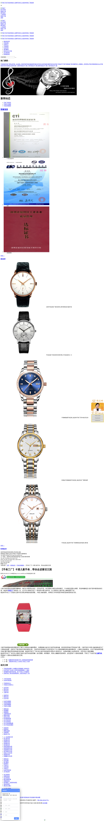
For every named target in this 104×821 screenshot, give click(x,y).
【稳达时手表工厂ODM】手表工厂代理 (19, 661)
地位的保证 (7, 784)
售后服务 (32, 797)
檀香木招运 (7, 715)
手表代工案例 (7, 706)
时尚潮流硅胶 (7, 718)
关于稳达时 (7, 52)
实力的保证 (7, 777)
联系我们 (6, 763)
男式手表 (6, 689)
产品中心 (6, 765)
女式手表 (6, 687)
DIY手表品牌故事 (8, 723)
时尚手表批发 (7, 65)
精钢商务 (6, 712)
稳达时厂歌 (7, 734)
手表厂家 (7, 64)
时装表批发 (94, 64)
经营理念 (6, 729)
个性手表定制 (7, 678)
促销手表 (33, 64)
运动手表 (43, 64)
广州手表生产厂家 (32, 65)
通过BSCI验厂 (7, 785)
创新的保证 (7, 776)
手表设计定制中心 (8, 684)
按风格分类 (7, 743)
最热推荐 (3, 259)
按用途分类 (7, 741)
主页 (8, 565)
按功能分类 (7, 740)
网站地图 (37, 797)
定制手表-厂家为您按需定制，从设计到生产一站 (17, 673)
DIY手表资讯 (7, 721)
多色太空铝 (7, 716)
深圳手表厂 (14, 65)
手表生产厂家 (61, 64)
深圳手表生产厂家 (22, 65)
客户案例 (6, 762)
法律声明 (6, 732)
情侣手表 (23, 64)
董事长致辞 (7, 731)
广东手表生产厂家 (52, 65)
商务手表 (6, 696)
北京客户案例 (7, 788)
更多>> (2, 255)
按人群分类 (7, 738)
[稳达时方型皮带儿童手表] (23, 638)
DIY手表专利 (7, 720)
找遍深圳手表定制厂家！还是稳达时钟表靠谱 (21, 660)
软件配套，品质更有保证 (10, 782)
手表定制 (6, 43)
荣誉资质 (4, 109)
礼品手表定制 (7, 770)
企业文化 (6, 727)
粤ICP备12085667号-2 (43, 800)
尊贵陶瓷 (6, 710)
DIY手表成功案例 (8, 724)
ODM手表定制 (7, 680)
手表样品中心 (7, 683)
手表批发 (6, 46)
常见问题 (6, 760)
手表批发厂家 (68, 64)
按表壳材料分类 (8, 746)
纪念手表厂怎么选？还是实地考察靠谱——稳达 (16, 670)
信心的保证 (7, 774)
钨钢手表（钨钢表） (78, 64)
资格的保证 (7, 781)
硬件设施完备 (7, 779)
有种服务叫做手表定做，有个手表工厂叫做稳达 (16, 671)
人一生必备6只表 (8, 737)
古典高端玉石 (7, 713)
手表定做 (28, 64)
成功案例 (6, 49)
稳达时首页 (7, 41)
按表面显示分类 (8, 749)
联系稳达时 (7, 54)
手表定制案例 (20, 565)
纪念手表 (38, 64)
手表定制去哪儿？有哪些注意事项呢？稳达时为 (16, 668)
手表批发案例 (7, 702)
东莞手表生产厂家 (42, 65)
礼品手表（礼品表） (15, 64)
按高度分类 (7, 754)
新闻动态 (12, 565)
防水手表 (54, 64)
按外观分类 (7, 745)
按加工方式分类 (8, 753)
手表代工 (6, 44)
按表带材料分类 (8, 748)
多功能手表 (49, 64)
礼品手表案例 (7, 701)
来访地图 (44, 803)
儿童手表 (6, 692)
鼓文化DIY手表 (8, 51)
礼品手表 (6, 47)
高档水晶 (6, 708)
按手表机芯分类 (8, 751)
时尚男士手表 (87, 64)
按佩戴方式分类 (8, 756)
